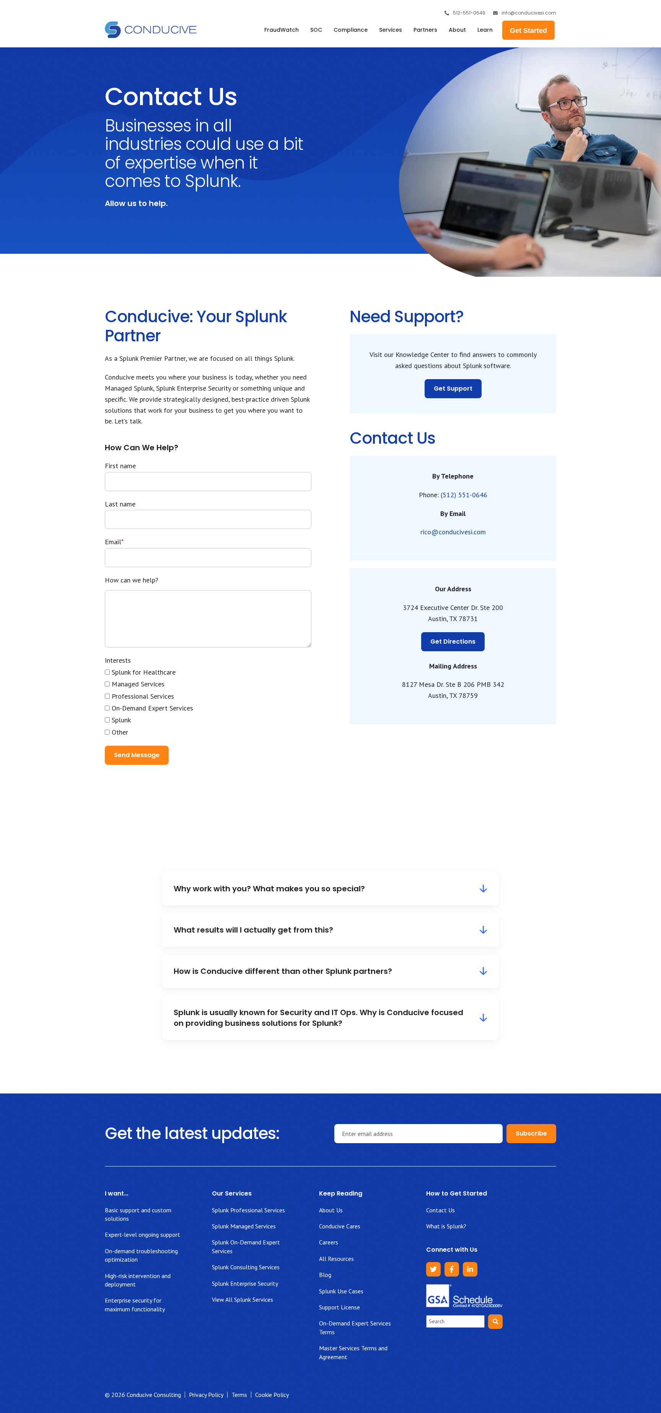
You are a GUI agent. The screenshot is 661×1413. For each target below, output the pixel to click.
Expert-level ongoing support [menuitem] (142, 1234)
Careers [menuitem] (328, 1242)
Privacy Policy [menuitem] (206, 1394)
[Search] (495, 1321)
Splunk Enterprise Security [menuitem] (245, 1283)
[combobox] (455, 1321)
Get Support (453, 388)
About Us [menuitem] (331, 1210)
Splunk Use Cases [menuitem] (341, 1291)
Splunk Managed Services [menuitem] (244, 1226)
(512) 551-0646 (464, 494)
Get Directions (452, 641)
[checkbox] (208, 702)
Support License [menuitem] (339, 1307)
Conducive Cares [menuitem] (339, 1226)
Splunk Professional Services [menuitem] (248, 1210)
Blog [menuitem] (325, 1274)
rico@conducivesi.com (453, 531)
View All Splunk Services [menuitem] (242, 1299)
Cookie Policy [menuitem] (272, 1394)
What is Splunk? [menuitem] (446, 1226)
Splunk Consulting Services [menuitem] (246, 1267)
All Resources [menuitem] (336, 1258)
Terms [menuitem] (239, 1394)
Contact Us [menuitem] (440, 1210)
